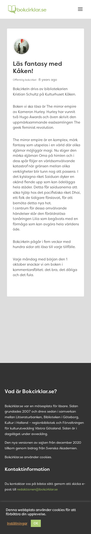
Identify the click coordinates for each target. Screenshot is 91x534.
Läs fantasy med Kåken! (37, 67)
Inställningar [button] (17, 523)
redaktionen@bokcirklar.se (37, 489)
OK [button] (36, 523)
